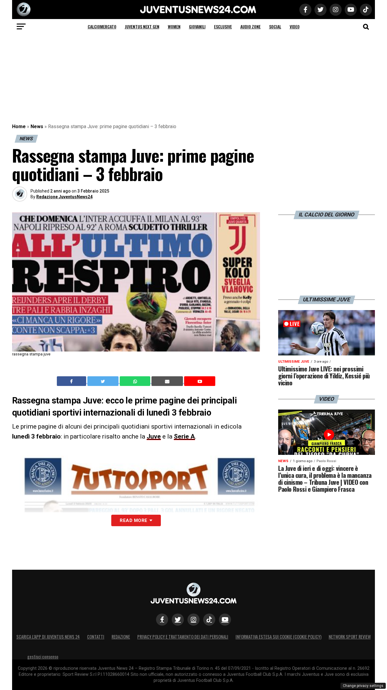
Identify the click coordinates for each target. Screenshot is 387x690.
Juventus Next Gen (142, 26)
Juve (154, 436)
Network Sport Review (350, 636)
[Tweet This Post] (103, 381)
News (37, 126)
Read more (133, 520)
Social (275, 26)
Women (174, 26)
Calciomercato (102, 26)
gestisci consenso (42, 656)
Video (295, 26)
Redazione (121, 636)
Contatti (95, 636)
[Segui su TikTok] (209, 620)
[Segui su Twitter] (178, 620)
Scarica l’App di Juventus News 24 (48, 636)
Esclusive (223, 26)
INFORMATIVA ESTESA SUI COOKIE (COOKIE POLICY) (278, 636)
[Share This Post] (136, 381)
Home (19, 126)
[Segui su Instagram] (193, 620)
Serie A (184, 436)
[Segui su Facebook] (162, 620)
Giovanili (197, 26)
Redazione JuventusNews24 (64, 196)
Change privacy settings (363, 686)
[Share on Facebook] (72, 381)
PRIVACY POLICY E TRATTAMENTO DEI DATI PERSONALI (182, 636)
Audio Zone (250, 26)
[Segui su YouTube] (225, 620)
